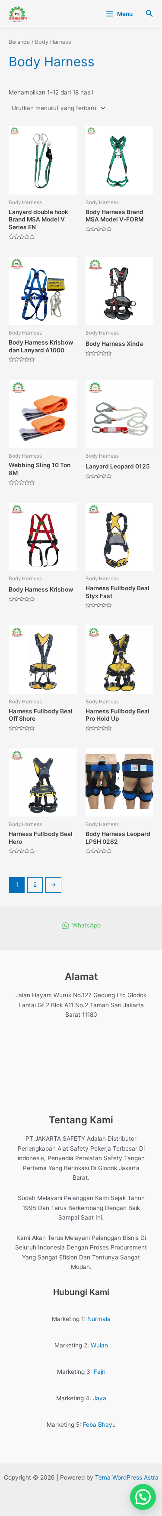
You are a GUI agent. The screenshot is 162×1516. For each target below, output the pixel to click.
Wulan (99, 1345)
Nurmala (99, 1318)
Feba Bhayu (99, 1424)
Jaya (99, 1398)
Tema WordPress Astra (127, 1477)
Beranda (19, 42)
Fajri (99, 1371)
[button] (143, 1497)
